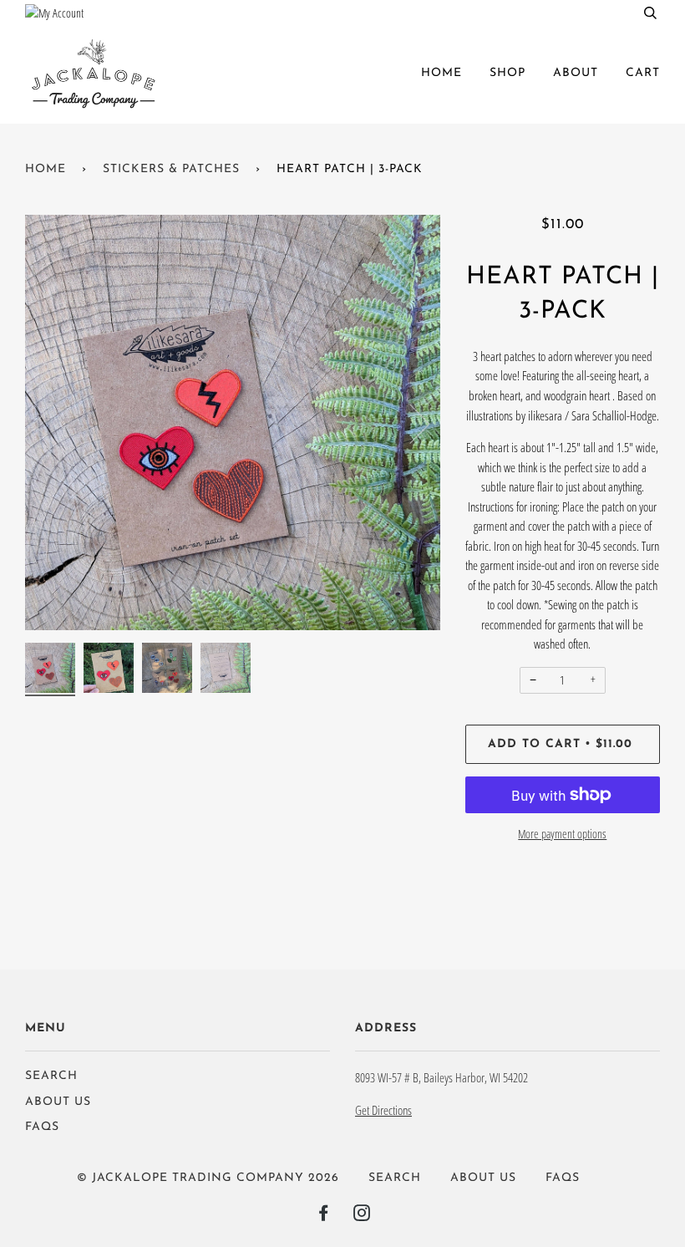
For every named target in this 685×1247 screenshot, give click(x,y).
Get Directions (383, 1110)
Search (51, 1076)
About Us (58, 1102)
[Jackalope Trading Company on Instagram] (362, 1216)
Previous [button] (53, 423)
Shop (507, 73)
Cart (643, 73)
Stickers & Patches (171, 169)
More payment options (562, 834)
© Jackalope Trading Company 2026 (208, 1178)
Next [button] (409, 423)
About (575, 73)
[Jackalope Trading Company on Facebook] (323, 1216)
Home (441, 73)
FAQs (42, 1127)
